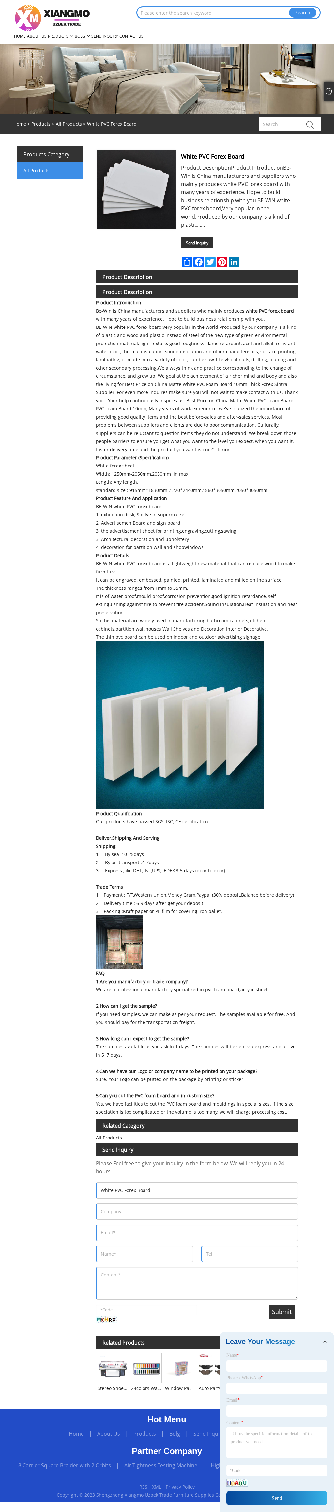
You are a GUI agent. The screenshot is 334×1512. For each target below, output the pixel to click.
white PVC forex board (270, 311)
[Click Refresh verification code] (106, 1319)
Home (76, 1433)
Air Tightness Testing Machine (160, 1465)
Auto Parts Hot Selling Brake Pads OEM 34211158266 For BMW (215, 1388)
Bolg (174, 1433)
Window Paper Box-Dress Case (181, 1388)
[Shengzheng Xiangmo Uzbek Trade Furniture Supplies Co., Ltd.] (52, 17)
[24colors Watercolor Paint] (146, 1367)
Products (41, 124)
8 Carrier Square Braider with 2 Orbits (64, 1465)
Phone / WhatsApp (244, 1377)
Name (232, 1355)
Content (234, 1422)
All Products (69, 124)
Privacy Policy (180, 1487)
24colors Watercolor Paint (147, 1388)
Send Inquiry (197, 243)
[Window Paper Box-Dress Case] (180, 1367)
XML (156, 1487)
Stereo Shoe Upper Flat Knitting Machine (113, 1388)
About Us (108, 1433)
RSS (143, 1487)
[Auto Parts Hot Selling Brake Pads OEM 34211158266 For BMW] (214, 1367)
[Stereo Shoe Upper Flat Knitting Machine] (112, 1367)
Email (233, 1400)
